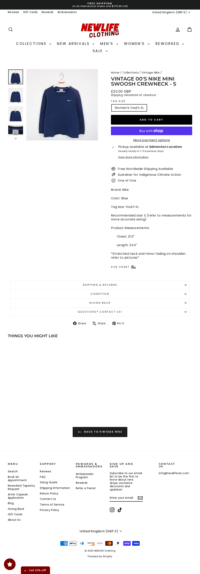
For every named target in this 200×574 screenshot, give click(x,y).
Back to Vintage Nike (102, 431)
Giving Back (100, 303)
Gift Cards (30, 12)
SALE (99, 50)
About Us (14, 520)
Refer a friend (86, 488)
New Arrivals (74, 43)
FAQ (43, 477)
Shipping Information (55, 488)
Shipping (117, 95)
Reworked (168, 43)
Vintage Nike (151, 73)
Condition (100, 294)
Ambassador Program (85, 475)
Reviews (13, 12)
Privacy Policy (49, 510)
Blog (11, 503)
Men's (107, 43)
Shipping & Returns (100, 285)
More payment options (151, 140)
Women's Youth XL (129, 108)
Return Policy (49, 493)
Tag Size (118, 101)
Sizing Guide (48, 482)
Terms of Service (52, 505)
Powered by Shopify (100, 556)
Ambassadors (67, 12)
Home (115, 73)
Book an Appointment (17, 478)
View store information (133, 157)
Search (13, 471)
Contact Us (48, 499)
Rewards (48, 12)
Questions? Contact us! (100, 312)
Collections (32, 43)
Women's (135, 43)
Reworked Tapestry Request (21, 487)
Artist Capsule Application (18, 496)
